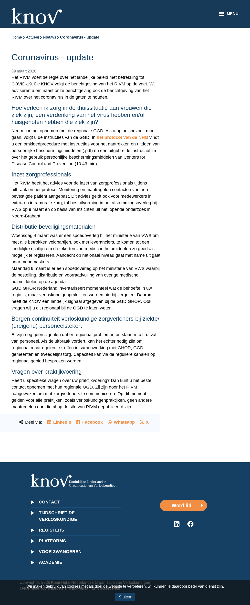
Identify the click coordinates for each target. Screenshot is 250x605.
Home (16, 37)
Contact (49, 502)
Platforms (52, 540)
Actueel (32, 37)
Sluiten (125, 597)
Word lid (181, 505)
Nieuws (49, 37)
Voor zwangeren (60, 551)
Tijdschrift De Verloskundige (58, 516)
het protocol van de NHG (122, 137)
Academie (50, 562)
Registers (51, 530)
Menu (233, 14)
